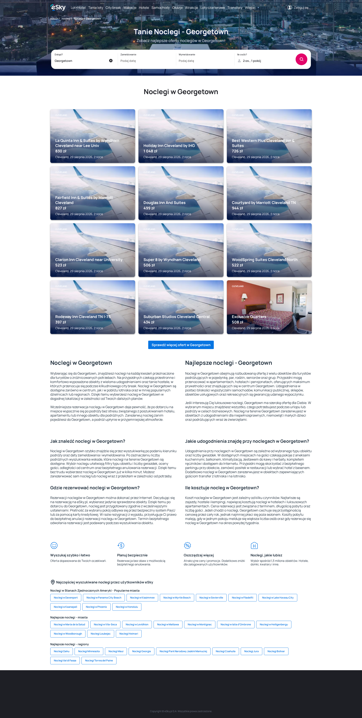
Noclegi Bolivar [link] (276, 651)
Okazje (177, 7)
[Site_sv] (231, 683)
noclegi (66, 18)
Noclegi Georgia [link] (141, 651)
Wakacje (129, 7)
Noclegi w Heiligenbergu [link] (274, 624)
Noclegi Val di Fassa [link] (65, 660)
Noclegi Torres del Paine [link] (99, 660)
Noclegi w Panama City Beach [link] (104, 597)
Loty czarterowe (212, 7)
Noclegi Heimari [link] (128, 633)
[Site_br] (80, 683)
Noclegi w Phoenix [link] (96, 607)
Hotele (144, 7)
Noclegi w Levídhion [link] (137, 624)
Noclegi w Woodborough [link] (68, 633)
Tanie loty (95, 7)
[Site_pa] (219, 683)
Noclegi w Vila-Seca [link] (105, 624)
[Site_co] (193, 683)
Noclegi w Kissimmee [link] (142, 597)
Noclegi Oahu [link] (61, 651)
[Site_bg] (105, 683)
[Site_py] (281, 683)
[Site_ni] (244, 683)
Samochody (160, 7)
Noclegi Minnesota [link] (89, 651)
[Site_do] (206, 683)
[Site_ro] (93, 683)
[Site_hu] (181, 683)
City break (113, 7)
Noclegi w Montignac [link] (200, 624)
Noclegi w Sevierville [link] (211, 597)
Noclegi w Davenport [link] (66, 597)
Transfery (235, 7)
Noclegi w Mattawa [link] (168, 624)
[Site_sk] (168, 683)
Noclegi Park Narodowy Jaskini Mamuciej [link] (183, 651)
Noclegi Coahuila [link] (225, 651)
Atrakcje (191, 7)
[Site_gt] (256, 683)
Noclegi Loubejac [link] (101, 633)
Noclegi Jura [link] (251, 651)
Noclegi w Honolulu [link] (127, 607)
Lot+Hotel (78, 7)
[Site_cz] (143, 683)
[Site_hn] (269, 683)
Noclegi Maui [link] (116, 651)
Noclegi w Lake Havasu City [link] (278, 597)
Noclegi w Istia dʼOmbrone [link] (236, 624)
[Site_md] (156, 683)
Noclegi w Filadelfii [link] (242, 597)
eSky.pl (54, 18)
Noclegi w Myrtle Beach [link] (177, 597)
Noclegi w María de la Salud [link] (69, 624)
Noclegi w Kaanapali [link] (65, 607)
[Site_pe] (118, 683)
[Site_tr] (131, 683)
